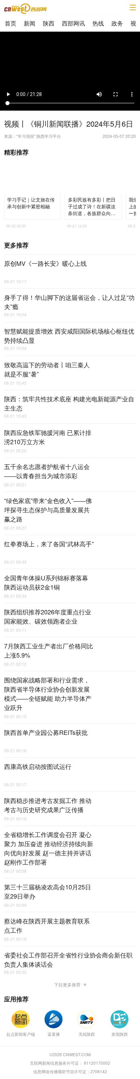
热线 (98, 23)
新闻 (29, 23)
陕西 (48, 23)
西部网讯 (73, 23)
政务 (117, 23)
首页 (10, 23)
